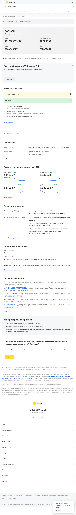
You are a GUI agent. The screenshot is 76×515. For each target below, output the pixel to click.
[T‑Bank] (10, 2)
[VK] (33, 417)
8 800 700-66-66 (38, 410)
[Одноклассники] (38, 417)
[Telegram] (42, 417)
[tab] (4, 58)
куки (66, 503)
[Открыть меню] (3, 2)
